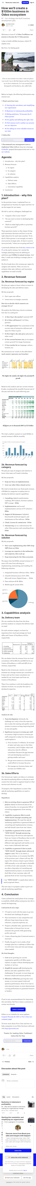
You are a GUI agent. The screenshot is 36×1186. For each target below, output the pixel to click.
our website (5, 152)
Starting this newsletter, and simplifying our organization (12, 1118)
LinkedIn (5, 149)
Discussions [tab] (15, 1097)
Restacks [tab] (13, 1074)
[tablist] (9, 1074)
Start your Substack (13, 1177)
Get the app (27, 1177)
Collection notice (18, 1173)
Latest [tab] (8, 1097)
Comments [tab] (6, 1074)
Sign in (32, 2)
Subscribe (25, 2)
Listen (32, 25)
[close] (30, 1125)
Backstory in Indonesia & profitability (11, 1103)
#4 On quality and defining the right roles (19, 120)
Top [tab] (4, 1097)
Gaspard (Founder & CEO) (10, 1017)
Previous (7, 1062)
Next (29, 1062)
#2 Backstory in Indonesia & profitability (19, 111)
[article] (18, 1107)
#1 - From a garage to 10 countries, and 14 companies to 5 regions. (12, 1123)
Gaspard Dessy (10, 24)
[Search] (33, 1097)
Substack (9, 1182)
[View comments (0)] (10, 30)
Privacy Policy (21, 1165)
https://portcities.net (12, 1028)
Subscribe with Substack (19, 1157)
